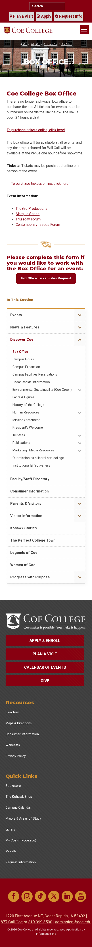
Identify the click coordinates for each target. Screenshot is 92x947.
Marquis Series (28, 214)
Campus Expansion (26, 367)
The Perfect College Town (32, 540)
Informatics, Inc (46, 933)
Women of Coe (23, 565)
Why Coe (35, 44)
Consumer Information (29, 491)
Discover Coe (50, 44)
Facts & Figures (23, 397)
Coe (25, 44)
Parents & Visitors (25, 503)
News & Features (24, 327)
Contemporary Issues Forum (38, 224)
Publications (21, 443)
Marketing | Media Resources (33, 450)
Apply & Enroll (44, 640)
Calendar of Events (45, 667)
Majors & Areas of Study (23, 818)
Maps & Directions (19, 723)
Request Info (70, 16)
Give (45, 681)
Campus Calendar (18, 808)
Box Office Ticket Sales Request (46, 278)
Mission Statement (26, 420)
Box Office (66, 44)
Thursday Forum (28, 219)
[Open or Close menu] (79, 315)
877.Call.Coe (12, 922)
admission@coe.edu (73, 922)
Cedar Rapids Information (31, 382)
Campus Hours (23, 359)
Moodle (11, 851)
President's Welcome (28, 428)
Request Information (21, 862)
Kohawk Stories (23, 528)
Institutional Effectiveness (31, 465)
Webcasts (13, 745)
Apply (45, 16)
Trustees (19, 435)
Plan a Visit (22, 16)
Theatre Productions (31, 208)
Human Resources (26, 412)
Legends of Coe (24, 552)
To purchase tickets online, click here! (36, 130)
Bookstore (13, 786)
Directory (12, 712)
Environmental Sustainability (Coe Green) (42, 390)
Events (16, 315)
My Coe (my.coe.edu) (21, 840)
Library (10, 829)
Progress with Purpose (30, 577)
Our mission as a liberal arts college (38, 458)
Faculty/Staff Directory (29, 479)
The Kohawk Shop (19, 797)
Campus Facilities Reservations (35, 374)
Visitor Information (26, 516)
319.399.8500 (40, 922)
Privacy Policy (16, 756)
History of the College (28, 405)
